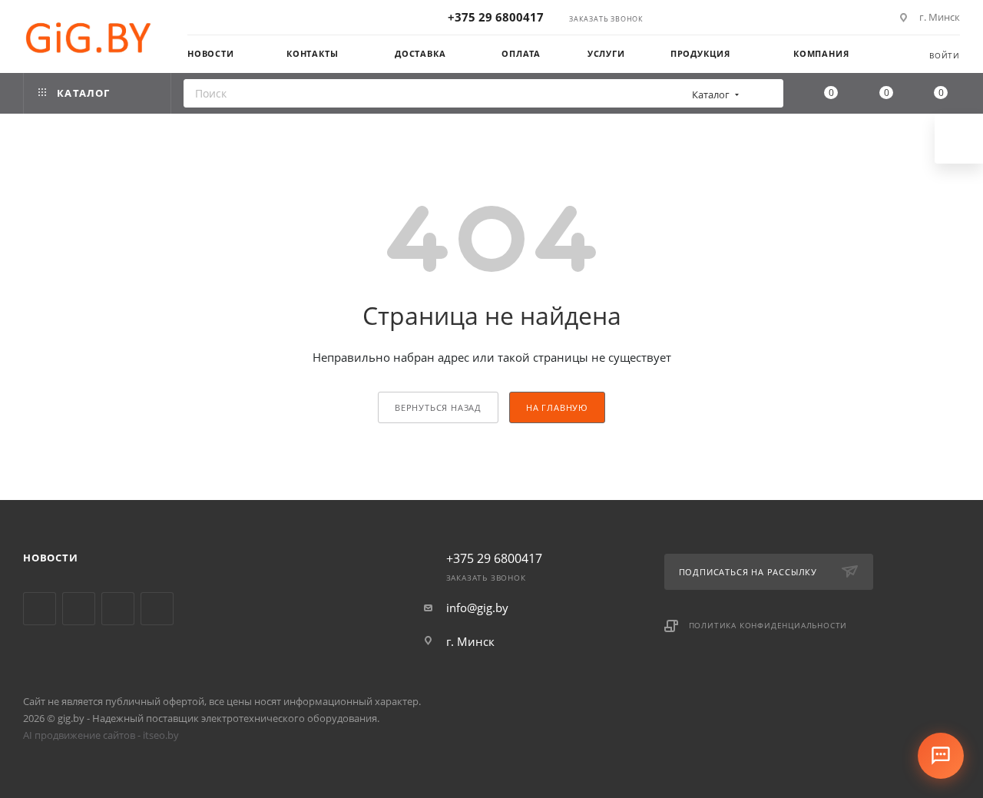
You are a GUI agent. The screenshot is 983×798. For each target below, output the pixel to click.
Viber (117, 608)
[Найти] (766, 93)
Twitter (39, 608)
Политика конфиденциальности (768, 625)
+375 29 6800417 (496, 17)
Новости (50, 558)
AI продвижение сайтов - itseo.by (101, 735)
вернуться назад (438, 407)
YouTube (78, 608)
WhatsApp (157, 608)
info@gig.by (477, 607)
